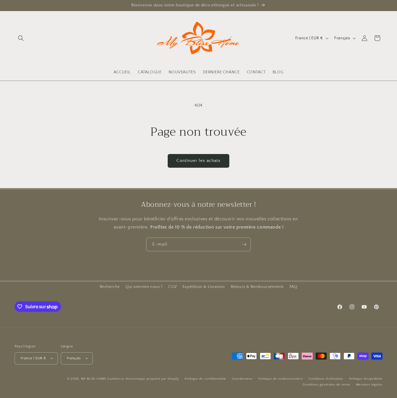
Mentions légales (369, 384)
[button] (21, 38)
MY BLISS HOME (93, 378)
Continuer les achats (198, 160)
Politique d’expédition (365, 378)
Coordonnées (242, 378)
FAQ (293, 286)
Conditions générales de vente (326, 384)
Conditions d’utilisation (325, 378)
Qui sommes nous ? (144, 286)
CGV (172, 286)
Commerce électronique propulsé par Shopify (143, 378)
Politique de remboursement (280, 378)
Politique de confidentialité (205, 378)
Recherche (110, 286)
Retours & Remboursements (257, 286)
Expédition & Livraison (204, 286)
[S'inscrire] (244, 244)
